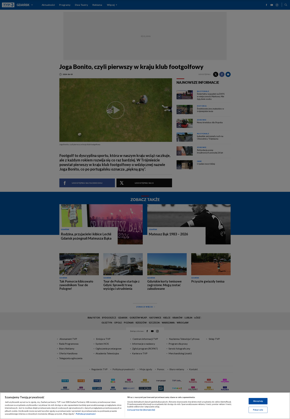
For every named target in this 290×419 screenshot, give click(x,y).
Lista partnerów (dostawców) (141, 410)
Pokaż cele (258, 410)
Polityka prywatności (86, 414)
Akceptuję (258, 401)
